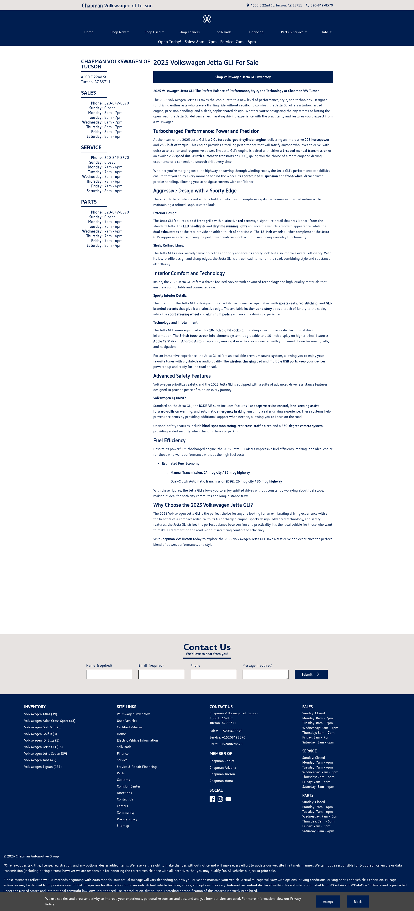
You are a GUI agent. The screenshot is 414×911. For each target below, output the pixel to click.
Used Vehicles (127, 720)
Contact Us (125, 799)
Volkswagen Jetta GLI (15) (43, 747)
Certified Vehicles (130, 727)
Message (257, 665)
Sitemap (123, 825)
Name (99, 665)
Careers (122, 806)
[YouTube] (228, 799)
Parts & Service (292, 32)
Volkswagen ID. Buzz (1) (41, 740)
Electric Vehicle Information (137, 740)
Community (126, 812)
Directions (124, 793)
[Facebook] (212, 799)
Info (325, 32)
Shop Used (153, 32)
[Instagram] (220, 799)
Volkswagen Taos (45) (40, 760)
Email (150, 665)
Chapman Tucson (222, 774)
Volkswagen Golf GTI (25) (42, 727)
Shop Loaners (189, 32)
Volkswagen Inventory (133, 714)
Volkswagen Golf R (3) (40, 734)
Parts (121, 773)
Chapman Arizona (223, 767)
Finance (123, 753)
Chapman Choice (222, 761)
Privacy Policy (127, 819)
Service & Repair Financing (137, 766)
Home (88, 32)
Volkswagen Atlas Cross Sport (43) (49, 720)
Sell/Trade (224, 32)
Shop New (118, 32)
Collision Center (128, 786)
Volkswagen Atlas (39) (40, 714)
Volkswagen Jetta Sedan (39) (45, 753)
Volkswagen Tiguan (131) (42, 766)
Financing (256, 32)
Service (122, 760)
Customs (123, 779)
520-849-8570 (116, 103)
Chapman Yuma (221, 780)
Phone (195, 665)
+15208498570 (230, 731)
